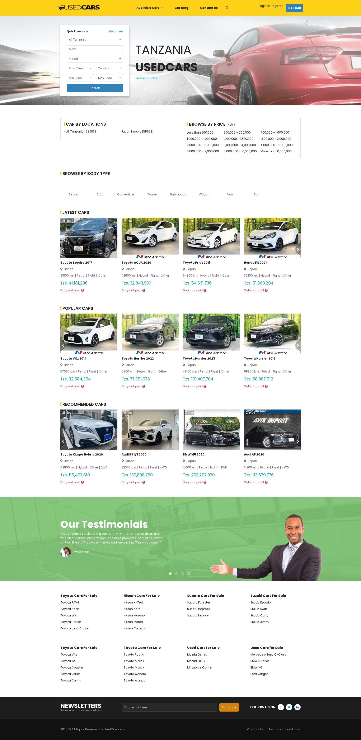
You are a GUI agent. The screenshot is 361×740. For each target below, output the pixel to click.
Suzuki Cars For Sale (268, 595)
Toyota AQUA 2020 (136, 262)
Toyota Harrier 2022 (138, 358)
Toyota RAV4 (69, 602)
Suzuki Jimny (259, 622)
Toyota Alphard (135, 674)
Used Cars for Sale (203, 647)
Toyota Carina (70, 680)
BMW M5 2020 (194, 454)
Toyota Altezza (134, 680)
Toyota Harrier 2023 (199, 358)
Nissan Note (132, 609)
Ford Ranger (259, 674)
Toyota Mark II (134, 661)
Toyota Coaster (71, 667)
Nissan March (133, 622)
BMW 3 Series (259, 661)
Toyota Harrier (70, 622)
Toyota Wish (69, 615)
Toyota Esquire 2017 (76, 262)
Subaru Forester (198, 602)
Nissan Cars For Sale (142, 595)
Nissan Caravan (135, 628)
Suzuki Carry (259, 615)
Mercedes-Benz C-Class (268, 654)
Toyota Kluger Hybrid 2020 (81, 454)
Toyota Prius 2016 (197, 262)
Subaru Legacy (198, 615)
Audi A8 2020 (254, 454)
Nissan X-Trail (133, 602)
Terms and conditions (285, 729)
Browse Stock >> (147, 78)
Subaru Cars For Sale (205, 595)
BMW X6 (256, 667)
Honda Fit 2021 (255, 262)
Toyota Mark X (134, 667)
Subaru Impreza (198, 609)
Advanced (115, 31)
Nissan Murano (134, 615)
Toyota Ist (67, 661)
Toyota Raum (70, 674)
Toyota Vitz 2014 (73, 358)
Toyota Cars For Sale (78, 595)
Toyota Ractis (134, 654)
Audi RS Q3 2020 (134, 454)
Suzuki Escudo (260, 602)
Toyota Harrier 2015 (259, 358)
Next (354, 539)
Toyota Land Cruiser (75, 628)
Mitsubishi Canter (199, 667)
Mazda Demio (197, 654)
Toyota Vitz (68, 654)
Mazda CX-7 (196, 661)
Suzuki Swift (258, 609)
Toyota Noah (69, 609)
